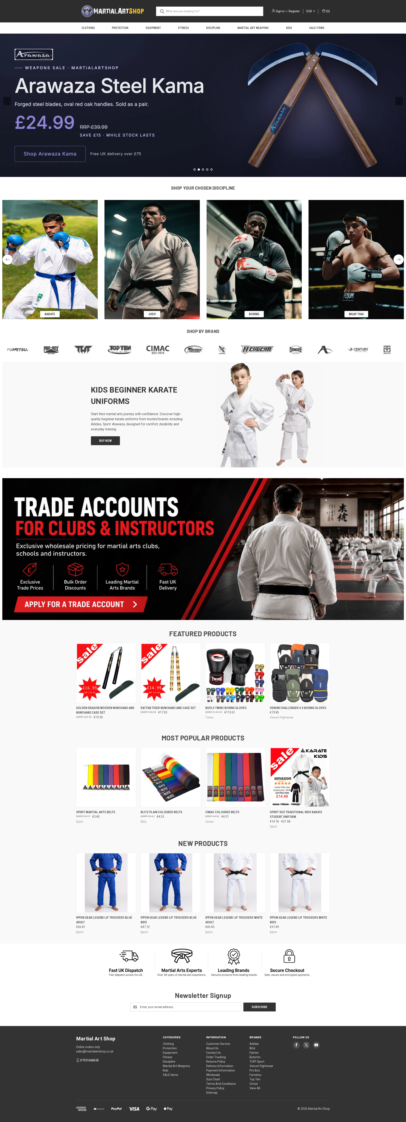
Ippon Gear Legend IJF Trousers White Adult (234, 920)
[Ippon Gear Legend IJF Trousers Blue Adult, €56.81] (106, 883)
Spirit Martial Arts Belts (95, 812)
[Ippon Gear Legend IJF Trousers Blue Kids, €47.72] (170, 883)
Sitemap (212, 1092)
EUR (309, 11)
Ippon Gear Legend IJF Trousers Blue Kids (169, 920)
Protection (120, 28)
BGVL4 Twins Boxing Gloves (226, 708)
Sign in (280, 11)
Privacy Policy (215, 1088)
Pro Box (255, 1070)
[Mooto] (328, 350)
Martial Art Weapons (253, 28)
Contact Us (213, 1052)
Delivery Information (219, 1066)
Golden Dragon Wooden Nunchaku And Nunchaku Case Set (105, 710)
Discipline (213, 28)
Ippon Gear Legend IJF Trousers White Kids (298, 920)
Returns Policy (215, 1061)
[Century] (299, 350)
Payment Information (220, 1070)
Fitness (183, 28)
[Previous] (7, 259)
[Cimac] (99, 350)
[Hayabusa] (163, 350)
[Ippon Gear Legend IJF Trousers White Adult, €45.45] (235, 883)
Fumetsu (255, 1075)
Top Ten (255, 1079)
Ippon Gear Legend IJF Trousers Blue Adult (104, 920)
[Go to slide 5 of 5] (211, 169)
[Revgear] (199, 350)
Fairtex (254, 1052)
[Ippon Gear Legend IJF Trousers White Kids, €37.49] (300, 883)
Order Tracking (216, 1057)
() (327, 11)
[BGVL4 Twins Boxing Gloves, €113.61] (235, 673)
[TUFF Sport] (24, 350)
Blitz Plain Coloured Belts (161, 812)
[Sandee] (237, 350)
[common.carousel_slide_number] (203, 105)
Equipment (153, 28)
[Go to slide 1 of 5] (7, 101)
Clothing (88, 28)
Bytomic (255, 1057)
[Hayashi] (383, 350)
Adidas (254, 1043)
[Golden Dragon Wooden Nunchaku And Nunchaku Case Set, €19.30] (106, 673)
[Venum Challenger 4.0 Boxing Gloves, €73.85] (300, 673)
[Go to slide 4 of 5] (207, 169)
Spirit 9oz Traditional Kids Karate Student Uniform (296, 814)
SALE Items (316, 28)
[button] (203, 549)
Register (294, 11)
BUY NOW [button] (105, 441)
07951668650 (89, 1060)
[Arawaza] (266, 350)
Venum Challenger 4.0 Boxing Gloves (298, 708)
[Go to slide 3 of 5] (399, 101)
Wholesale (213, 1075)
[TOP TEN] (61, 350)
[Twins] (135, 350)
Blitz (252, 1048)
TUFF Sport (257, 1061)
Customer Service (218, 1043)
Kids (289, 28)
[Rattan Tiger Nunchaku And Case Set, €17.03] (170, 673)
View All (255, 1088)
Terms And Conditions (221, 1083)
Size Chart (213, 1079)
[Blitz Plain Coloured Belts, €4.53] (170, 777)
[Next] (398, 259)
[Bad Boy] (355, 350)
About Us (212, 1048)
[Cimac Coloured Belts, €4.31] (235, 777)
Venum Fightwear (261, 1066)
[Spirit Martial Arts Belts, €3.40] (106, 777)
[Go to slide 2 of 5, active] (199, 169)
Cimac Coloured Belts (222, 812)
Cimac (254, 1083)
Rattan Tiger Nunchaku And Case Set (168, 708)
